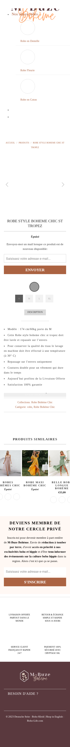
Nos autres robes (25, 14)
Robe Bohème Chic (41, 402)
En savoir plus (35, 394)
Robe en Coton (28, 99)
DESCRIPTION (35, 312)
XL (49, 298)
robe (29, 407)
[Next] (62, 185)
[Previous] (7, 185)
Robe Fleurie (27, 70)
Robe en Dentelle (29, 41)
